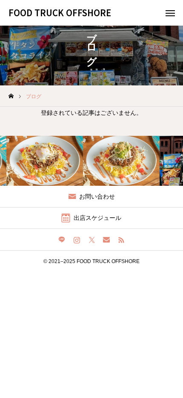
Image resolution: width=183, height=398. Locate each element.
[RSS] (121, 239)
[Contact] (106, 239)
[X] (91, 239)
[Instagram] (76, 239)
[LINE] (61, 239)
